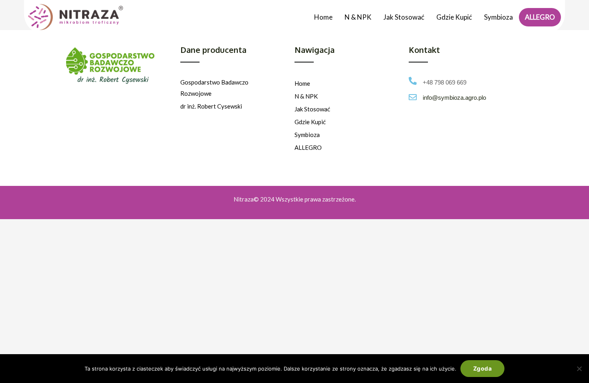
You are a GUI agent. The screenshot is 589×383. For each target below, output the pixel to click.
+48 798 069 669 (444, 82)
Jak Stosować (403, 17)
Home (323, 17)
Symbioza (498, 17)
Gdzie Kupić (454, 17)
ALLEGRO (540, 17)
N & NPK (358, 17)
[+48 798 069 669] (413, 81)
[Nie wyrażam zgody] (579, 369)
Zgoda (482, 368)
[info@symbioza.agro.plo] (413, 97)
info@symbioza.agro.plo (454, 97)
